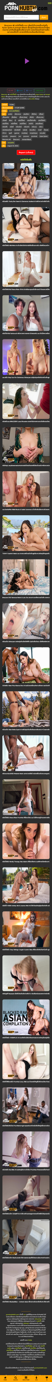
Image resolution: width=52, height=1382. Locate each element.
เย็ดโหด (34, 114)
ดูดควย (16, 133)
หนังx (41, 127)
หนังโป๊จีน (33, 1348)
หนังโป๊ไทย (10, 1350)
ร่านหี (39, 130)
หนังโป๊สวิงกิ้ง (31, 120)
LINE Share (39, 90)
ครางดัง (5, 136)
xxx (20, 136)
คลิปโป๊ (39, 1321)
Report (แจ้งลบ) (26, 152)
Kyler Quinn (39, 94)
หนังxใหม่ (19, 127)
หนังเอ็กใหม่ (39, 124)
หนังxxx (34, 127)
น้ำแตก (46, 130)
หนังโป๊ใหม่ (21, 120)
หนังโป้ (31, 124)
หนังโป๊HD (14, 124)
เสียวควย (18, 114)
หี (15, 120)
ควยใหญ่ (24, 133)
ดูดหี (10, 133)
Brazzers (4, 94)
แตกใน (10, 114)
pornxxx (26, 136)
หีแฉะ (10, 120)
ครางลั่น (42, 133)
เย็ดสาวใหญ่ (23, 117)
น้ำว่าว (4, 133)
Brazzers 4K (7, 139)
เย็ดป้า (32, 117)
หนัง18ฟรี (17, 130)
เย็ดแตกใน (6, 117)
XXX (10, 111)
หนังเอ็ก (5, 127)
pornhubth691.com (12, 1314)
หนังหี (11, 127)
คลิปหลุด (26, 1323)
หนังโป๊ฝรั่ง (13, 94)
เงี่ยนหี (5, 120)
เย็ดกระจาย (39, 117)
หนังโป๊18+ (23, 124)
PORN (30, 1340)
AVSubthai (38, 1319)
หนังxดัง (26, 127)
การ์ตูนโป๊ (43, 1350)
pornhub (34, 136)
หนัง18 (25, 130)
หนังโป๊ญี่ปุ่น (29, 1346)
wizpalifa (11, 143)
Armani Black (26, 139)
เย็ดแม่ (41, 114)
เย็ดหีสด (14, 117)
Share (20, 90)
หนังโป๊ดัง (5, 124)
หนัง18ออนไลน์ (7, 130)
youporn (13, 136)
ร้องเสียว (32, 99)
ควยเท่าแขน (33, 133)
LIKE (11, 90)
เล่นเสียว (26, 114)
